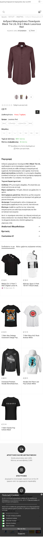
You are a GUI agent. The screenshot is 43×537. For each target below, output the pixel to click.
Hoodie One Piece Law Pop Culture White (31, 383)
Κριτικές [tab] (6, 231)
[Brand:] (38, 112)
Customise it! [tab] (8, 236)
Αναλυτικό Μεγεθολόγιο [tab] (13, 226)
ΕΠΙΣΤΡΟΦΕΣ (21, 476)
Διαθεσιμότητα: (7, 115)
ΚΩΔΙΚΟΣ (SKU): (12, 31)
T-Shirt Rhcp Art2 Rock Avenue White (31, 336)
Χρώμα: (4, 119)
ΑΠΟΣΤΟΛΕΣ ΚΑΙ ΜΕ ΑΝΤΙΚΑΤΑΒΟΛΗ (21, 455)
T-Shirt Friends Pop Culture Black (8, 429)
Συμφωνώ (21, 534)
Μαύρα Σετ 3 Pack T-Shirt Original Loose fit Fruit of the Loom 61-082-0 (11, 285)
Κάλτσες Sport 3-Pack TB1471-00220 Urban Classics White (31, 285)
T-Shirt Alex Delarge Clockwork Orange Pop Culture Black (10, 336)
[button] (32, 30)
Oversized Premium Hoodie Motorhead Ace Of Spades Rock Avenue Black (10, 383)
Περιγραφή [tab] (7, 159)
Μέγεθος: (5, 129)
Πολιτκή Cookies (33, 500)
